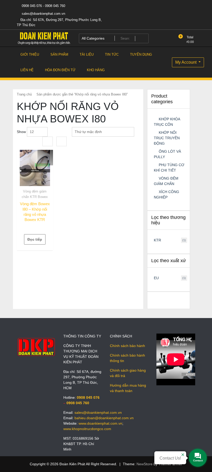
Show (21, 132)
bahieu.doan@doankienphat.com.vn (104, 418)
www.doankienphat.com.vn (100, 423)
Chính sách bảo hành (127, 346)
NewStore (145, 464)
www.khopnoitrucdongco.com (87, 429)
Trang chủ (24, 94)
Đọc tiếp (34, 239)
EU (156, 278)
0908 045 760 (77, 403)
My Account (186, 62)
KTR (157, 240)
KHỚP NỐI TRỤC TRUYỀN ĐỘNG (167, 137)
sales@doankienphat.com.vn (43, 14)
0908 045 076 (88, 397)
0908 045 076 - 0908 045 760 (43, 6)
